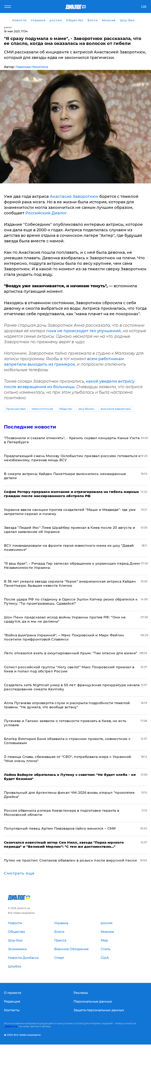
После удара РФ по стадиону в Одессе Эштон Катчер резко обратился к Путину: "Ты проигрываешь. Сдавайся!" (70, 601)
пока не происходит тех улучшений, (84, 330)
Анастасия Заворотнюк (73, 196)
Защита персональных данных (99, 1010)
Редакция (12, 1001)
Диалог (8, 27)
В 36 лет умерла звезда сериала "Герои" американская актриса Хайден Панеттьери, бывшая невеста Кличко (70, 583)
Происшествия (16, 408)
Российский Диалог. (46, 213)
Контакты (12, 1010)
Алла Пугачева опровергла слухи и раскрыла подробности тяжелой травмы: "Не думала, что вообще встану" (67, 705)
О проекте (12, 993)
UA (143, 7)
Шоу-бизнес (86, 408)
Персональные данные (93, 1001)
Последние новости (30, 427)
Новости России (42, 408)
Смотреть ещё (19, 873)
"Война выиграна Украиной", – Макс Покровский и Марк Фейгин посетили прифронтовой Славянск (64, 637)
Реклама (81, 993)
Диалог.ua (11, 1026)
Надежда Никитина (32, 67)
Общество (65, 408)
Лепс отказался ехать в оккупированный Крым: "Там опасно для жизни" (70, 653)
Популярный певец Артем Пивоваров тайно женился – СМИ (60, 828)
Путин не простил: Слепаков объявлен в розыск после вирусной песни (70, 860)
